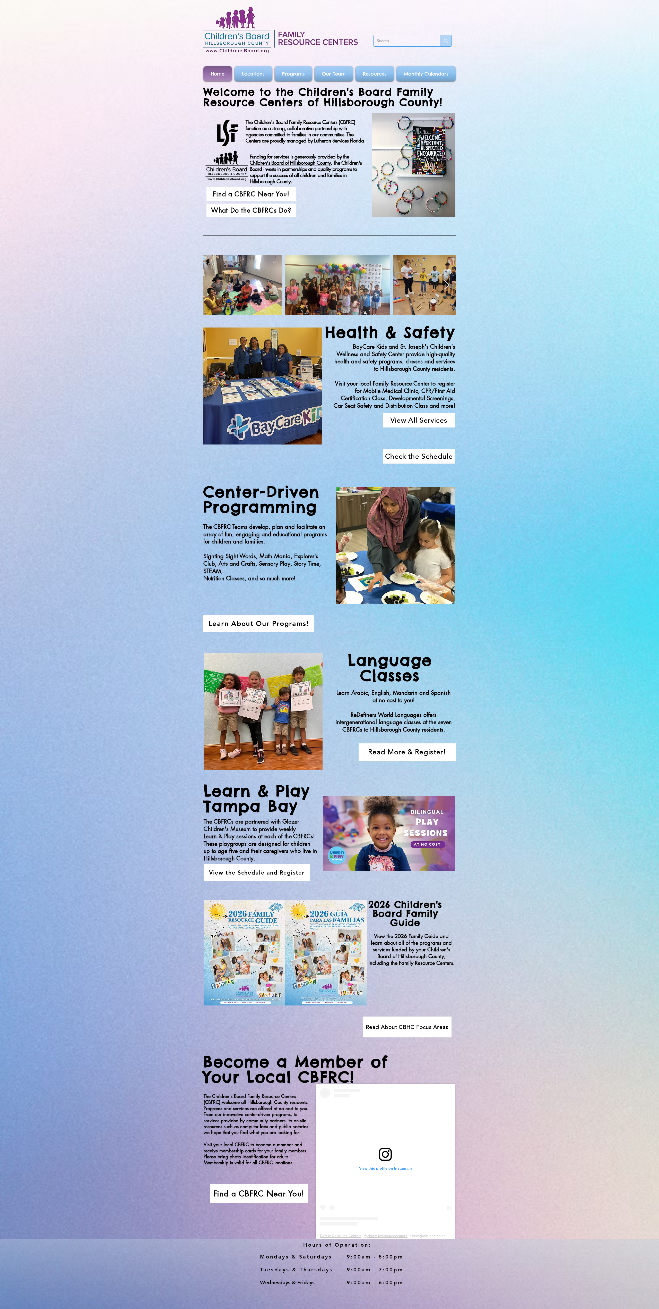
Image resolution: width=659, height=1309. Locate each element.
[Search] (446, 40)
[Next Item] (447, 285)
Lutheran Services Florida (339, 140)
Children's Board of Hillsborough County (290, 163)
